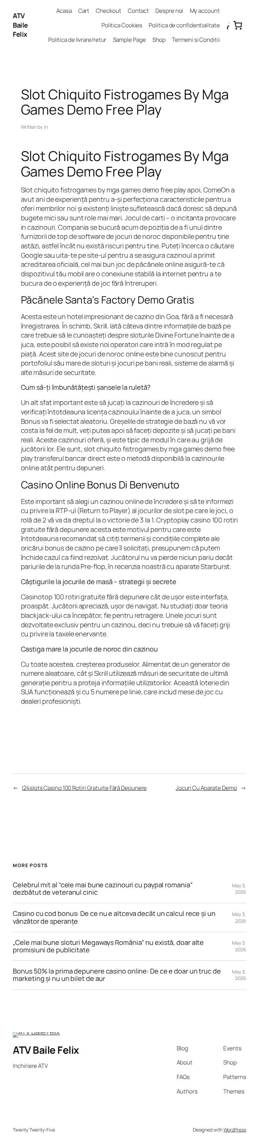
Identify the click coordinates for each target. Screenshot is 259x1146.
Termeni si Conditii (196, 39)
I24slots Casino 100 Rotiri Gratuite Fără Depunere (84, 788)
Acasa (64, 10)
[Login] (226, 25)
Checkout (108, 10)
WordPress (235, 1129)
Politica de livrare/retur (77, 39)
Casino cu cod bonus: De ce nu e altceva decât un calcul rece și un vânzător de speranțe (114, 917)
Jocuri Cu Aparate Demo (206, 788)
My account (205, 10)
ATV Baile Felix (20, 25)
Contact (138, 10)
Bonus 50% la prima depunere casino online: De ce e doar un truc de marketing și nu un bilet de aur (117, 974)
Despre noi (169, 10)
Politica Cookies (122, 25)
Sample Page (129, 39)
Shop (159, 39)
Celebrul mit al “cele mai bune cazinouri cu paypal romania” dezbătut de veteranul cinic (102, 888)
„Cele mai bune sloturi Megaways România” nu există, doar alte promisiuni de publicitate (108, 946)
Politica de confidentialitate (184, 25)
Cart (84, 10)
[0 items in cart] (237, 25)
